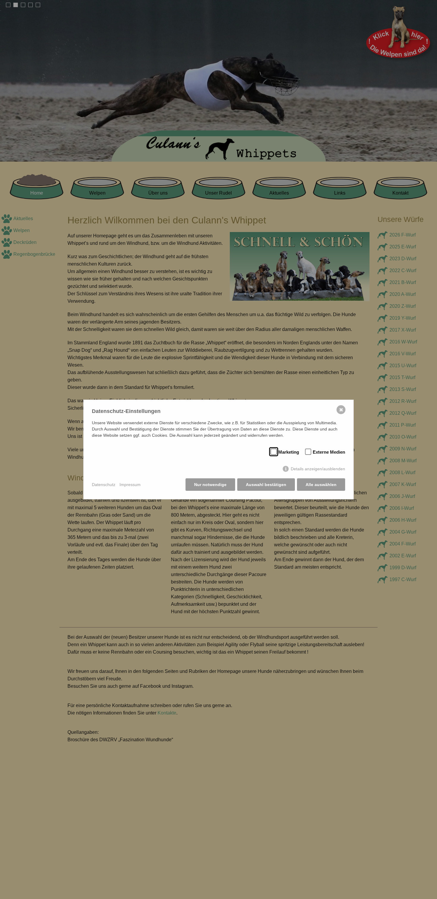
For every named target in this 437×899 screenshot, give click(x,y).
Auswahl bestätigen (266, 484)
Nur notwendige (210, 484)
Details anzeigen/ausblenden (318, 468)
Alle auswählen (321, 484)
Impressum (130, 484)
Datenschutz (103, 484)
